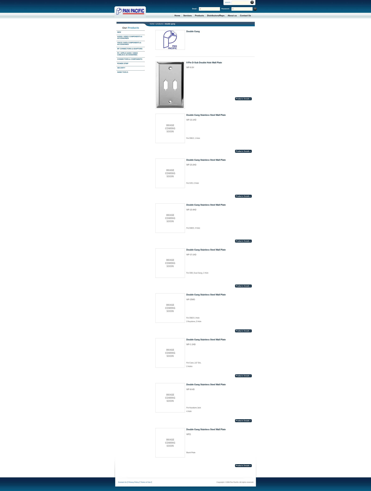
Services (187, 15)
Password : (225, 9)
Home (177, 15)
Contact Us (245, 15)
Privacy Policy (133, 482)
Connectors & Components (129, 59)
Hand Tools (122, 72)
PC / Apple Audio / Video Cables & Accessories (127, 54)
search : (228, 2)
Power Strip (122, 63)
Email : (194, 9)
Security (121, 68)
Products (199, 15)
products (159, 24)
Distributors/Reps (215, 15)
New (119, 32)
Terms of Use (146, 482)
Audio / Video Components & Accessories (129, 37)
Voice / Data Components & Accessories (129, 43)
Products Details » (243, 99)
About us (232, 15)
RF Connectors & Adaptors (129, 49)
